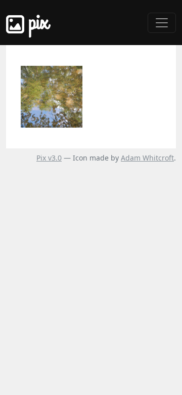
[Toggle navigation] (162, 23)
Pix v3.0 (49, 158)
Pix (36, 22)
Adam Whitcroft (147, 158)
